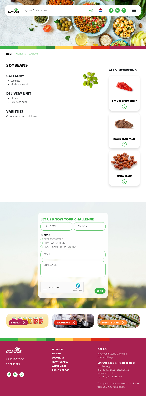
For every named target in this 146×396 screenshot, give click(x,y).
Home (9, 54)
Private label (60, 361)
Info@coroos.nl (105, 373)
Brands (56, 353)
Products (21, 54)
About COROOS (60, 370)
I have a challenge (55, 242)
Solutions (58, 357)
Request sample (53, 239)
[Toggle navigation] (134, 10)
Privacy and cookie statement (112, 353)
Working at (59, 366)
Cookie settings (105, 357)
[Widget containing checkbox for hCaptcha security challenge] (62, 287)
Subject (45, 234)
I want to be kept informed (60, 246)
